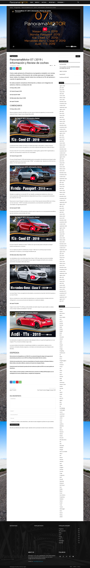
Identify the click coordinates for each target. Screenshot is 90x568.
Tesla (61, 505)
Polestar (61, 469)
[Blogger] (60, 556)
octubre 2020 (62, 224)
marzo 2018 (62, 285)
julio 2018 (62, 277)
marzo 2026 (62, 95)
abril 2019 (62, 259)
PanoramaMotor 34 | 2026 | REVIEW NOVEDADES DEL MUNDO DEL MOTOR (70, 67)
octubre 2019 (62, 247)
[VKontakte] (73, 556)
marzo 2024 (62, 143)
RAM (61, 477)
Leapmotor (62, 416)
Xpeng (61, 514)
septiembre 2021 (63, 202)
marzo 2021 (62, 214)
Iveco (61, 396)
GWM (61, 380)
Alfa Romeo (62, 313)
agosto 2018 (62, 275)
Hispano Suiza (63, 384)
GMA (61, 378)
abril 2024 (62, 141)
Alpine (61, 315)
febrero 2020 (62, 239)
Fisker (61, 370)
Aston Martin (62, 317)
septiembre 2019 (63, 249)
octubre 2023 (62, 153)
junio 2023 (62, 160)
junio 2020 (62, 232)
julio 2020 (62, 230)
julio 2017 (62, 301)
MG (60, 441)
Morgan (61, 449)
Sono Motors (62, 495)
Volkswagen (62, 508)
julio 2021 (62, 206)
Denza (61, 347)
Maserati (61, 431)
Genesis (61, 376)
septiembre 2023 (63, 155)
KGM (61, 404)
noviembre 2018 (63, 269)
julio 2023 (62, 158)
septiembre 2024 (63, 131)
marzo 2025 (62, 119)
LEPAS (61, 418)
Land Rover (62, 414)
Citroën (61, 339)
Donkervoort (62, 352)
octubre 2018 (62, 271)
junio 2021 (62, 208)
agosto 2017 (62, 299)
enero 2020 (62, 241)
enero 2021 (62, 218)
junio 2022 (62, 184)
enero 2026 (62, 99)
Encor (61, 358)
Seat (61, 487)
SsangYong (62, 497)
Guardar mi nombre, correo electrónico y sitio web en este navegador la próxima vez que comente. (32, 421)
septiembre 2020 (63, 226)
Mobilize (61, 447)
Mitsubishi (62, 445)
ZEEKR (61, 516)
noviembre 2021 (63, 198)
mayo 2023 (62, 162)
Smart (61, 493)
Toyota (61, 506)
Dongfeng (62, 350)
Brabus (61, 329)
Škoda (61, 491)
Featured (61, 364)
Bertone (61, 325)
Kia (60, 406)
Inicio (11, 7)
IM (60, 390)
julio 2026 (62, 87)
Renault (61, 479)
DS (60, 354)
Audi (60, 319)
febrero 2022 (62, 192)
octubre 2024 (62, 129)
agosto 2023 (62, 156)
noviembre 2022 (63, 174)
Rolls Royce (62, 485)
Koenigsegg (62, 408)
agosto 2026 (62, 85)
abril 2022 (62, 188)
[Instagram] (70, 556)
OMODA (61, 461)
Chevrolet (62, 337)
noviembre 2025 (63, 103)
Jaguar (61, 400)
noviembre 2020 (63, 222)
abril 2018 (62, 283)
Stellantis (61, 499)
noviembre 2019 (63, 245)
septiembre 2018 (63, 273)
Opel (61, 463)
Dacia (61, 343)
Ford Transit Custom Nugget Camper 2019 (46, 390)
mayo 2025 (62, 115)
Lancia (61, 412)
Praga (61, 473)
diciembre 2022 (63, 172)
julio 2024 (62, 135)
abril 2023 (62, 164)
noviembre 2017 (63, 293)
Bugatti (61, 331)
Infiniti (61, 394)
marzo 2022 (62, 190)
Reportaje (62, 481)
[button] (78, 2)
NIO (60, 455)
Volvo (61, 510)
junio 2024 (62, 137)
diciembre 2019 (63, 243)
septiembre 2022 (63, 178)
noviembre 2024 (63, 127)
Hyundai (61, 388)
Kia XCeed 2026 (63, 64)
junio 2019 (62, 255)
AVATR (61, 321)
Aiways (61, 311)
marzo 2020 (62, 237)
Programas (17, 7)
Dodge (61, 348)
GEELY (61, 374)
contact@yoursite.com (38, 561)
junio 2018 (62, 279)
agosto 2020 (62, 228)
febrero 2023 (62, 168)
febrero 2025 (62, 121)
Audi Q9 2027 (62, 74)
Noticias (61, 459)
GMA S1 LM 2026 (63, 71)
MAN (61, 427)
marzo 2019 (62, 261)
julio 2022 (62, 182)
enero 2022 (62, 194)
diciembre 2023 (63, 149)
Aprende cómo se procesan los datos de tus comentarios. (41, 427)
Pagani (61, 465)
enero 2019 (62, 265)
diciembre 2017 (63, 291)
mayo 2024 (62, 139)
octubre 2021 (62, 200)
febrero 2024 (62, 145)
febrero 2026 (62, 97)
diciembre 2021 (63, 196)
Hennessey (62, 382)
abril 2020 (62, 235)
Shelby (61, 489)
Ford (61, 372)
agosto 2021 (62, 204)
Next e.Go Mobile (63, 451)
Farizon (61, 362)
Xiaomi (61, 512)
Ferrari (61, 366)
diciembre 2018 (63, 267)
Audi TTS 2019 (13, 390)
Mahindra (62, 426)
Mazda (61, 435)
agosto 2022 (62, 180)
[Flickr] (66, 556)
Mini (60, 443)
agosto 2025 (62, 109)
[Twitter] (14, 68)
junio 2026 (62, 89)
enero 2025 (62, 123)
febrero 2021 (62, 216)
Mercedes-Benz (63, 439)
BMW (61, 327)
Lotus (61, 422)
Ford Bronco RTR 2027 (64, 77)
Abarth (61, 309)
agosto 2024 (62, 133)
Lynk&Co (62, 424)
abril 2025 (62, 117)
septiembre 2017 (63, 297)
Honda (61, 386)
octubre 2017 (62, 295)
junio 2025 (62, 113)
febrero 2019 (62, 263)
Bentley (61, 323)
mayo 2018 (62, 281)
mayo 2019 (62, 257)
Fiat (60, 368)
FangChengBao (63, 360)
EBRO (61, 356)
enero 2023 (62, 170)
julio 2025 (62, 111)
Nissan (61, 457)
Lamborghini (62, 410)
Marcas (61, 429)
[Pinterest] (17, 68)
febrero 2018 (62, 287)
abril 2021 (62, 212)
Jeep (60, 402)
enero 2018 (62, 289)
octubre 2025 (62, 105)
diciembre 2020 (63, 220)
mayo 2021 (62, 210)
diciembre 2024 (63, 125)
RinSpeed (62, 483)
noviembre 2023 (63, 151)
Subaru (61, 501)
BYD (61, 335)
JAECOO (61, 398)
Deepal (61, 345)
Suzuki (61, 503)
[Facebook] (11, 68)
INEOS (61, 392)
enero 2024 (62, 147)
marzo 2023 (62, 166)
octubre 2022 (62, 176)
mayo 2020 (62, 234)
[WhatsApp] (20, 68)
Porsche (61, 471)
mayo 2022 (62, 186)
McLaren (61, 437)
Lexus (61, 420)
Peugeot (61, 467)
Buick (61, 333)
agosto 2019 (62, 251)
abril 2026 (62, 93)
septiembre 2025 (63, 107)
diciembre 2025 (63, 101)
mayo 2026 (62, 91)
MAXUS (61, 433)
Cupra (61, 341)
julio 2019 (62, 253)
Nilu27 (61, 453)
